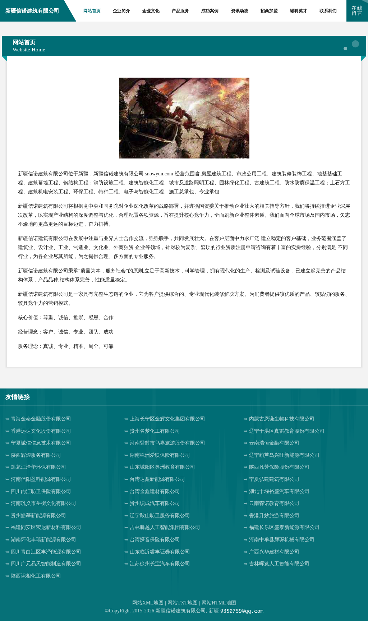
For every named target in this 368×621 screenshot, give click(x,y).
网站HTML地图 (219, 603)
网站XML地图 (148, 603)
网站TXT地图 (182, 603)
